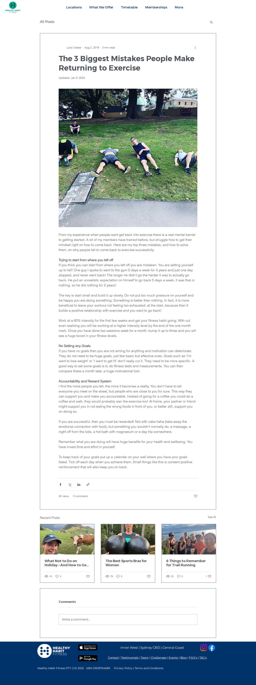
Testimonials (129, 657)
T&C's (203, 657)
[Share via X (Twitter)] (69, 484)
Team (145, 657)
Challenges (158, 657)
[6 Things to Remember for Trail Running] (189, 539)
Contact (113, 657)
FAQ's (193, 657)
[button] (101, 7)
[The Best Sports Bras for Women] (128, 539)
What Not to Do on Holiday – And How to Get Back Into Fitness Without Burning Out (67, 563)
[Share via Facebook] (60, 484)
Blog (183, 657)
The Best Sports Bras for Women (126, 563)
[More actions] (195, 47)
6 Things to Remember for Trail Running (186, 563)
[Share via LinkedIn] (79, 484)
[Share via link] (88, 484)
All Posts (47, 22)
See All (212, 517)
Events (173, 657)
